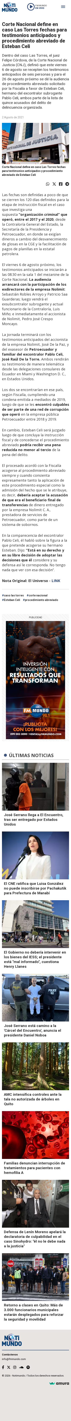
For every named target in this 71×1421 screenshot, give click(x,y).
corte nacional (38, 595)
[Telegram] (67, 184)
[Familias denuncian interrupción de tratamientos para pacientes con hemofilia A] (35, 1135)
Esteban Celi (12, 600)
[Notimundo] (9, 7)
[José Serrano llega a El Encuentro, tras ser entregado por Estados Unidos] (35, 787)
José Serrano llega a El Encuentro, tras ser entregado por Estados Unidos (33, 820)
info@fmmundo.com (14, 1359)
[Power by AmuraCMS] (59, 1384)
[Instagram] (14, 1367)
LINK (55, 580)
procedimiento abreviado (41, 600)
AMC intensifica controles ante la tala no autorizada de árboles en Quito (33, 1099)
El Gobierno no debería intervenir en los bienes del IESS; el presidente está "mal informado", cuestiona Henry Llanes (35, 959)
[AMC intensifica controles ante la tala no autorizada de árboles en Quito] (35, 1066)
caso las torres (14, 595)
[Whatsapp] (48, 184)
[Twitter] (54, 184)
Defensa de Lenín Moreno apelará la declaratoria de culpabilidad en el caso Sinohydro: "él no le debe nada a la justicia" (35, 1239)
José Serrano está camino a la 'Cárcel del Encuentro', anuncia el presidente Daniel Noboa (32, 1030)
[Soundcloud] (21, 1367)
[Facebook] (61, 184)
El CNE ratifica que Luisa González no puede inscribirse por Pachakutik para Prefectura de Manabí (35, 888)
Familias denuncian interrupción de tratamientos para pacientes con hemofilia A (34, 1168)
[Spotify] (28, 1367)
